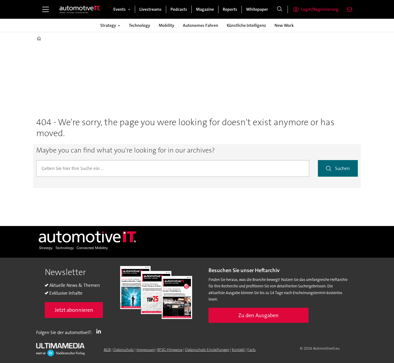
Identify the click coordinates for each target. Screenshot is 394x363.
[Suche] (279, 9)
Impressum (145, 349)
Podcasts (178, 9)
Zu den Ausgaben (258, 315)
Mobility (166, 25)
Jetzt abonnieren (74, 309)
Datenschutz (123, 349)
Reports (230, 9)
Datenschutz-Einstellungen (207, 349)
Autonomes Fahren (200, 25)
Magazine (205, 9)
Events (119, 9)
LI (100, 331)
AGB (107, 349)
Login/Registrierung (320, 9)
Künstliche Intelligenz (246, 25)
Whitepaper (257, 9)
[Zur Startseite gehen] (79, 9)
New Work (284, 25)
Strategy (108, 25)
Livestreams (150, 9)
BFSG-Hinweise (170, 349)
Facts (251, 349)
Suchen (342, 168)
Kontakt (238, 349)
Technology (139, 25)
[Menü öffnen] (45, 9)
